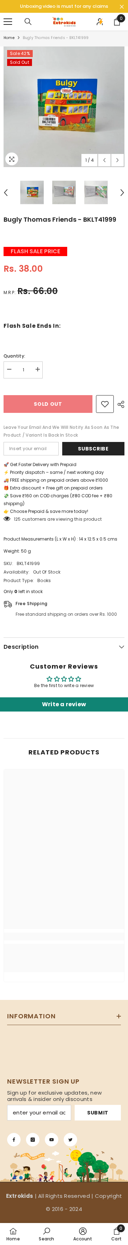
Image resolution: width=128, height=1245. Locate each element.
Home (9, 37)
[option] (64, 106)
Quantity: (14, 356)
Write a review (64, 704)
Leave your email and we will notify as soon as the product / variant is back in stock (61, 431)
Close (121, 7)
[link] (64, 936)
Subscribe (93, 448)
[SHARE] (119, 404)
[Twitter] (70, 1139)
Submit (97, 1112)
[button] (104, 160)
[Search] (28, 21)
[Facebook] (14, 1139)
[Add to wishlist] (105, 404)
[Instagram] (32, 1139)
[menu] (8, 21)
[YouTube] (51, 1139)
